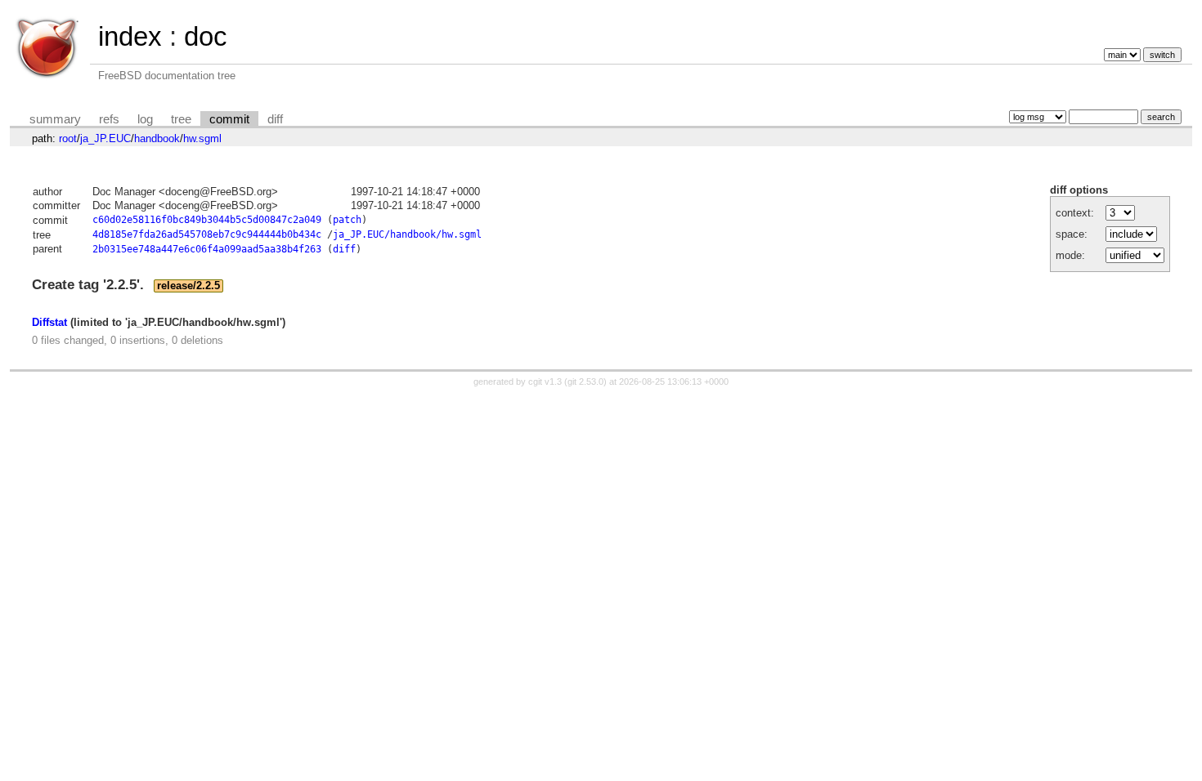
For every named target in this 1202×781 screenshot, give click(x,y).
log (145, 119)
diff (275, 119)
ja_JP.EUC (105, 138)
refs (109, 119)
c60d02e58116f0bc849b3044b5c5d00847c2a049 (206, 219)
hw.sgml (202, 138)
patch (347, 219)
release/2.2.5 (188, 286)
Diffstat (49, 322)
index (130, 36)
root (68, 138)
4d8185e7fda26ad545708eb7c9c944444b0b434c (206, 234)
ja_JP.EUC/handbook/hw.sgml (407, 234)
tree (181, 119)
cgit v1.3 (545, 381)
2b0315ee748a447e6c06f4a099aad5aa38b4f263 (206, 249)
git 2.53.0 (585, 381)
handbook (157, 138)
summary (55, 119)
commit (229, 119)
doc (205, 36)
